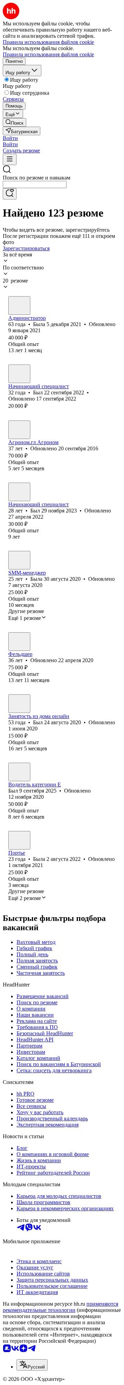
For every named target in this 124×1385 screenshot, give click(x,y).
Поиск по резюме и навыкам (36, 178)
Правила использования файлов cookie (48, 54)
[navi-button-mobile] (10, 159)
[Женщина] (19, 305)
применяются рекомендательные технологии (60, 1307)
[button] (10, 138)
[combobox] (34, 184)
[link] (14, 122)
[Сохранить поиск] (10, 193)
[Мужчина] (19, 374)
